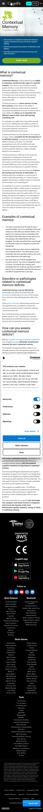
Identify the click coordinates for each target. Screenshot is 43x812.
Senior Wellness (31, 613)
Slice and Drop (31, 681)
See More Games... (32, 693)
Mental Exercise (21, 741)
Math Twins (31, 671)
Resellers (21, 717)
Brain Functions (11, 623)
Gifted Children (21, 751)
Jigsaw (31, 667)
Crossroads (31, 660)
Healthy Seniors (31, 615)
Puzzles (31, 648)
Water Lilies (32, 686)
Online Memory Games (21, 743)
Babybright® (21, 715)
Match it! (11, 671)
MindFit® (21, 713)
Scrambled (10, 683)
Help (32, 798)
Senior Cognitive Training (31, 618)
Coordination (11, 628)
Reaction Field (31, 688)
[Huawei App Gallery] (22, 577)
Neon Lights (11, 664)
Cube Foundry (31, 662)
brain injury (24, 295)
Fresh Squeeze (31, 664)
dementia (5, 295)
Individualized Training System (21, 727)
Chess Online (11, 643)
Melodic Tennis (11, 681)
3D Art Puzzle (10, 693)
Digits (32, 652)
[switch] (36, 407)
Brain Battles (21, 753)
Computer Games (31, 606)
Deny (21, 452)
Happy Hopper (32, 643)
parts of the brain (13, 303)
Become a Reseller (14, 798)
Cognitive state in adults (31, 620)
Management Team (33, 790)
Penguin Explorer (31, 650)
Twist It (31, 683)
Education (21, 708)
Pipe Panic (10, 650)
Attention (11, 635)
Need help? (33, 803)
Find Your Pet (10, 686)
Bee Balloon (32, 657)
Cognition (11, 616)
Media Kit (21, 794)
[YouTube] (21, 592)
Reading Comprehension (21, 748)
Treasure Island (11, 662)
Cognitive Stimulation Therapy (21, 732)
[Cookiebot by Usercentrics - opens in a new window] (30, 358)
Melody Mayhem (10, 688)
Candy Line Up (31, 645)
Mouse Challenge (32, 676)
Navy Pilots (31, 610)
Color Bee (31, 655)
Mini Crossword (11, 645)
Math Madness (11, 676)
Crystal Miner (10, 652)
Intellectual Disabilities (11, 621)
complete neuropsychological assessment (24, 339)
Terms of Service (9, 790)
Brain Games (21, 739)
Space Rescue (11, 674)
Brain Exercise (21, 724)
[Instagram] (26, 592)
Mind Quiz (21, 729)
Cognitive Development (21, 722)
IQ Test (21, 755)
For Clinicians (21, 703)
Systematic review (31, 622)
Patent (21, 710)
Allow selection (21, 445)
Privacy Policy (21, 790)
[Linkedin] (32, 592)
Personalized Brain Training (21, 736)
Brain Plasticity (11, 611)
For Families (21, 701)
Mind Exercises (21, 734)
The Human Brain (11, 602)
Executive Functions (11, 625)
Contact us (25, 798)
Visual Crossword (11, 669)
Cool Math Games (21, 746)
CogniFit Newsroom (10, 794)
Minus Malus (31, 674)
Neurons (11, 609)
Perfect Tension (32, 678)
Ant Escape (11, 660)
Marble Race (11, 678)
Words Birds (32, 690)
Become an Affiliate (32, 794)
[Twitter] (16, 592)
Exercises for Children (21, 720)
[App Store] (22, 564)
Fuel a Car (31, 669)
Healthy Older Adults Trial (31, 608)
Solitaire (11, 655)
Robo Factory (10, 657)
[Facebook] (10, 592)
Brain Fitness (11, 613)
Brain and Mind (11, 604)
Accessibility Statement (16, 803)
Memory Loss (11, 618)
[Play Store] (22, 571)
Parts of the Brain (11, 606)
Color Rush (11, 690)
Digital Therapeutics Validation (31, 602)
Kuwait (6, 808)
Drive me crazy (11, 667)
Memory (11, 630)
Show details (29, 431)
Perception (11, 632)
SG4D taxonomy (31, 625)
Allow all (21, 438)
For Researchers (21, 705)
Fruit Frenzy (11, 648)
